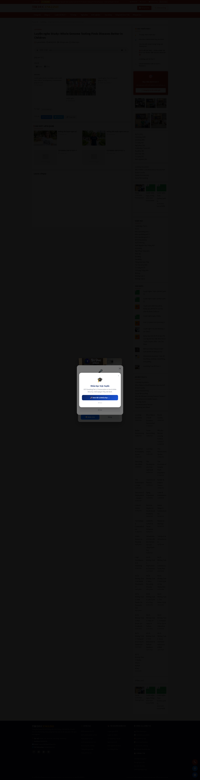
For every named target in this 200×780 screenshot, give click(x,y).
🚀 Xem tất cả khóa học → (100, 398)
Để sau (100, 403)
